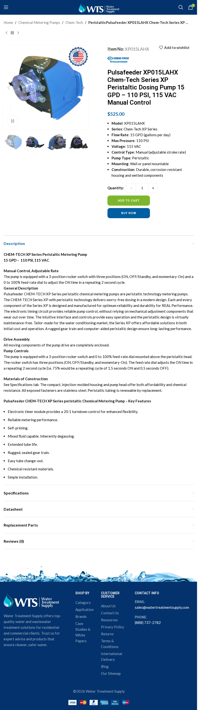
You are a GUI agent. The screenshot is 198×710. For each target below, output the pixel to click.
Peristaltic (97, 22)
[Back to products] (12, 33)
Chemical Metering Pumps (39, 22)
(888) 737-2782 (148, 622)
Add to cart (129, 200)
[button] (8, 88)
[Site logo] (99, 7)
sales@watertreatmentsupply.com (162, 607)
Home (8, 22)
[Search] (181, 7)
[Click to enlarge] (12, 120)
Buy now (128, 213)
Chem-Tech (74, 22)
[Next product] (18, 33)
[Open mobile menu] (6, 7)
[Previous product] (6, 33)
